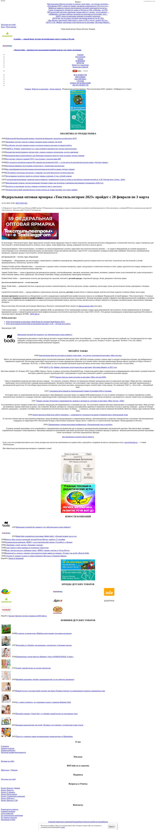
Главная (80, 55)
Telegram (14, 770)
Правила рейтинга (8, 750)
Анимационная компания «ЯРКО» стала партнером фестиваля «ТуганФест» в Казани (38, 542)
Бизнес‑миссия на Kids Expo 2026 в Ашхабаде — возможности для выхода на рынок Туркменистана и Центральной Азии (80, 415)
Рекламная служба (8, 820)
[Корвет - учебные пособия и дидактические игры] (78, 512)
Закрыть (111, 826)
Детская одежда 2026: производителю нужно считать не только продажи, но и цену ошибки (41, 190)
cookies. (63, 827)
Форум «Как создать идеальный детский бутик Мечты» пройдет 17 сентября (35, 539)
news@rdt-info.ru (131, 442)
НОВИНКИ (80, 61)
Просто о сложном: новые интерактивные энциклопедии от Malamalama (44, 736)
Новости (81, 822)
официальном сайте (86, 306)
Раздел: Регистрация (9, 794)
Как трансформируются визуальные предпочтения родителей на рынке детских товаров (40, 169)
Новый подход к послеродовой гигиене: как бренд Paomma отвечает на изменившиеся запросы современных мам (60, 691)
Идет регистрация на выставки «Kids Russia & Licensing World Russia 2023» (35, 322)
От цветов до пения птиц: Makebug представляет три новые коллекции (44, 633)
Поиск (105, 822)
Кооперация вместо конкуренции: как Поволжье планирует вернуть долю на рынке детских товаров (45, 156)
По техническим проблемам (12, 815)
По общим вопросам (9, 817)
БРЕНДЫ (80, 63)
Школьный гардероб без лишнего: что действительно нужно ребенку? (44, 335)
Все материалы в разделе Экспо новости (78, 437)
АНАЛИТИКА (80, 79)
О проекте (5, 746)
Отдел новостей (7, 813)
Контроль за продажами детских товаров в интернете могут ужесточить (34, 186)
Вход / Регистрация (8, 27)
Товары (80, 59)
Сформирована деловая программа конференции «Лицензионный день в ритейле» (80, 424)
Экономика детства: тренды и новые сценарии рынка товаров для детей (34, 142)
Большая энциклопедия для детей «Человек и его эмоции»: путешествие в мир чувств (49, 725)
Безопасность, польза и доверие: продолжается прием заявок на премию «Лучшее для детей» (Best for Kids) (47, 553)
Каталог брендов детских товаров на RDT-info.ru (28, 616)
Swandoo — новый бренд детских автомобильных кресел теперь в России (44, 39)
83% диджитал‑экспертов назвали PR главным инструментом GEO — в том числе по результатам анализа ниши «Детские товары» (57, 162)
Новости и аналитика (80, 65)
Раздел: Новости (7, 790)
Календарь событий (80, 67)
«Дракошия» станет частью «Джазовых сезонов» (24, 545)
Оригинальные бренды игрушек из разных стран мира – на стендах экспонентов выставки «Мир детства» (80, 355)
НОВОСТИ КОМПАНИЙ (80, 83)
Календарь (89, 822)
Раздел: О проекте (8, 792)
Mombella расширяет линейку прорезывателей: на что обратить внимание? (45, 679)
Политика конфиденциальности (13, 752)
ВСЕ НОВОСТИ (80, 75)
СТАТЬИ (80, 81)
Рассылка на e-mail (8, 25)
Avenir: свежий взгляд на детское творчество (33, 668)
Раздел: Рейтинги (8, 798)
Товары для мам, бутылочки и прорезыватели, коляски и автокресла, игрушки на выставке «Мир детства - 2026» (80, 401)
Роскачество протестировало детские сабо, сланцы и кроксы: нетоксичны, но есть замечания (42, 152)
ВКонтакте (5, 770)
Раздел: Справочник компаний (13, 796)
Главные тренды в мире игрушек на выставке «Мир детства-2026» (80, 377)
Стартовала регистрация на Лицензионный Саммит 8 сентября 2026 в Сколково (80, 391)
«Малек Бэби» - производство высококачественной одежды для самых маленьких (47, 50)
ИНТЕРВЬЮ (80, 77)
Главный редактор (8, 811)
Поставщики (80, 57)
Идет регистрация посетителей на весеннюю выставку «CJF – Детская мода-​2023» (38, 324)
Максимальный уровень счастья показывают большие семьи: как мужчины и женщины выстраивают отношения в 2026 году (54, 183)
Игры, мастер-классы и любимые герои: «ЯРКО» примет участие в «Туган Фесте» (37, 550)
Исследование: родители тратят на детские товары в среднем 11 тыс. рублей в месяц (39, 176)
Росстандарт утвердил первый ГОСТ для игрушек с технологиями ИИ (33, 159)
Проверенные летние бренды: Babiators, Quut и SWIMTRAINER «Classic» (45, 657)
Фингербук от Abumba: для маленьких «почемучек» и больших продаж (44, 645)
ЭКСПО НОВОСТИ (80, 85)
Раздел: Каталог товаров (10, 788)
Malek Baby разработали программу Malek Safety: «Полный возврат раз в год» (46, 536)
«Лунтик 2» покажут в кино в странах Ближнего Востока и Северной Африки (35, 556)
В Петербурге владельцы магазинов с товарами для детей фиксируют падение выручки (40, 173)
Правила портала (7, 748)
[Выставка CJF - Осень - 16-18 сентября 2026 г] (78, 580)
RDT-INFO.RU (22, 203)
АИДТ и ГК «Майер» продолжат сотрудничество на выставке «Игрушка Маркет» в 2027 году (80, 367)
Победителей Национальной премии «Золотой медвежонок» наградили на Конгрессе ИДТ (41, 138)
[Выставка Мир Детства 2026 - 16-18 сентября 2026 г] (78, 569)
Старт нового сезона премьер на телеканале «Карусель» (27, 548)
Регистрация (98, 822)
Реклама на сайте (7, 761)
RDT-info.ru (34, 314)
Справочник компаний (63, 822)
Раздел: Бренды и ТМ (9, 800)
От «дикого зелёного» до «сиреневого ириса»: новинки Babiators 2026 (43, 702)
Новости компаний (16, 558)
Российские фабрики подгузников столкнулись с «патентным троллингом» (35, 166)
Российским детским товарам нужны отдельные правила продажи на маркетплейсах (39, 145)
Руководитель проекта (9, 809)
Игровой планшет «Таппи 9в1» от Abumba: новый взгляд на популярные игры (47, 714)
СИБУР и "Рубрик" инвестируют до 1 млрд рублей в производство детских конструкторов (41, 149)
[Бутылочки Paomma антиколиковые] (78, 483)
